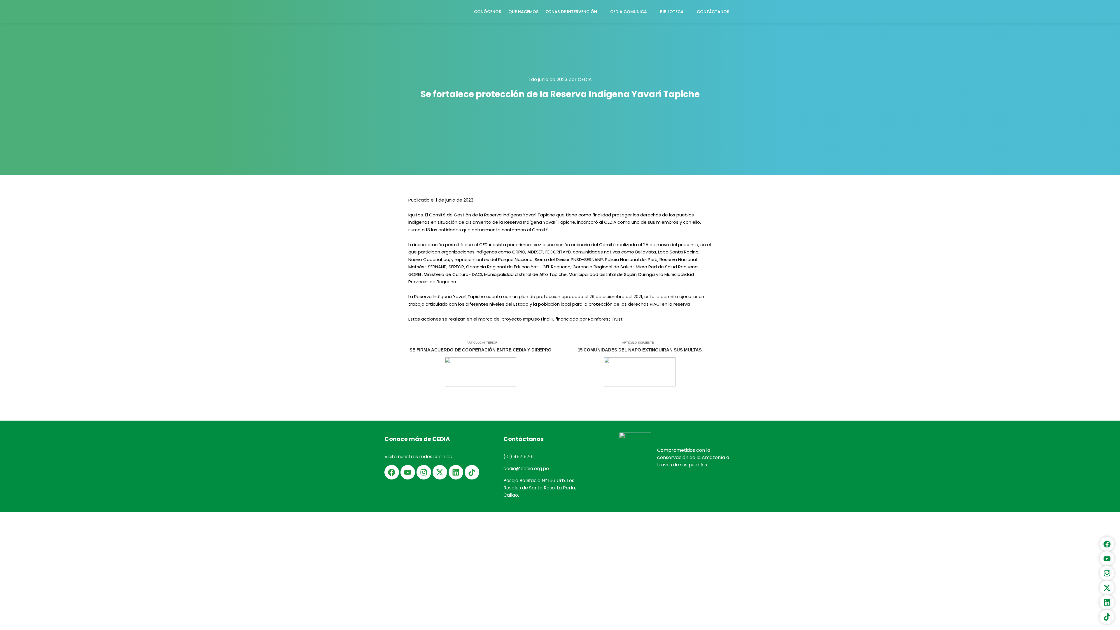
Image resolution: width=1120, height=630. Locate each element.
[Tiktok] (472, 472)
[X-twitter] (440, 472)
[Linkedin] (456, 472)
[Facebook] (391, 472)
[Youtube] (407, 472)
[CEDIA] (402, 11)
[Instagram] (423, 472)
